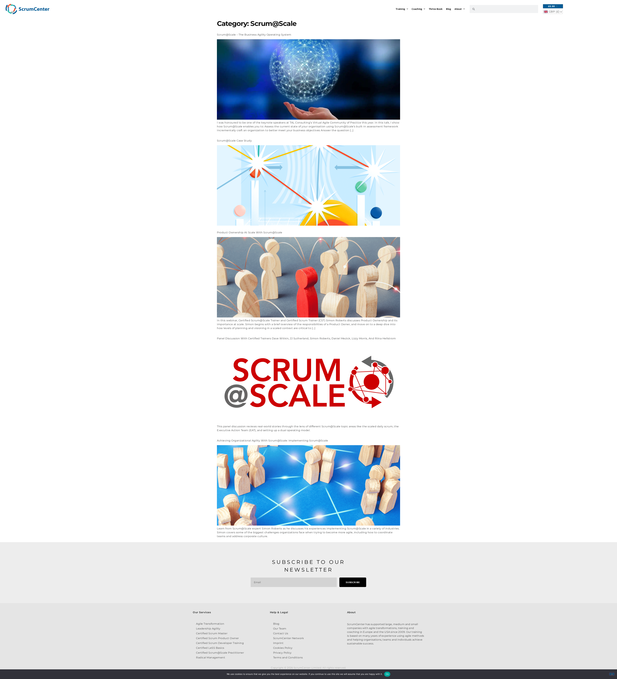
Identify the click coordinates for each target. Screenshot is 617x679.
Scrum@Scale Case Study (234, 140)
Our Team (279, 628)
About (458, 8)
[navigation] (553, 12)
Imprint (278, 643)
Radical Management (210, 657)
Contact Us (280, 633)
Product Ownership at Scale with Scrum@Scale (249, 232)
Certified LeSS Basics (210, 647)
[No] (612, 674)
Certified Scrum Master (211, 633)
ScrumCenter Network (288, 638)
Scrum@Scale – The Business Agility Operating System (254, 34)
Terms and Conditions (288, 657)
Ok (387, 674)
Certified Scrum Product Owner (217, 638)
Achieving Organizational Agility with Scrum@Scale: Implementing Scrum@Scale (272, 440)
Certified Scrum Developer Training (220, 643)
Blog (448, 8)
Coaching (417, 8)
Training (400, 8)
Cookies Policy (283, 647)
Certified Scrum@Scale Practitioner (220, 652)
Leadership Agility (208, 628)
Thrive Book (436, 8)
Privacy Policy (282, 652)
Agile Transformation (210, 623)
